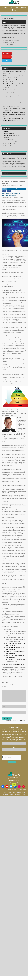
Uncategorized (6, 145)
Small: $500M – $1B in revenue (13, 647)
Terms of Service (21, 792)
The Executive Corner (8, 143)
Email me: (7, 664)
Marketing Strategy (7, 139)
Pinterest (7, 53)
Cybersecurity (6, 131)
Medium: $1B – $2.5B (10, 651)
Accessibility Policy (8, 794)
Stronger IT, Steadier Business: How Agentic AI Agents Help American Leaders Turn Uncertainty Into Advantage (14, 104)
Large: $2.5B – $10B (10, 655)
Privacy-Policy (11, 792)
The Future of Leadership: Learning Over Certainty (14, 108)
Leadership (5, 137)
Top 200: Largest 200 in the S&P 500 (14, 659)
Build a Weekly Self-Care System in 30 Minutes (14, 71)
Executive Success (7, 133)
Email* (14, 747)
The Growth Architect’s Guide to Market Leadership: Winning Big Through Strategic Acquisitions (12, 92)
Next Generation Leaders (9, 141)
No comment (4, 676)
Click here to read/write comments (14, 676)
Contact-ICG (18, 794)
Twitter (7, 60)
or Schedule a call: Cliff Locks (19, 664)
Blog (24, 794)
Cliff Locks (8, 185)
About (4, 792)
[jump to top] (14, 784)
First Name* (14, 740)
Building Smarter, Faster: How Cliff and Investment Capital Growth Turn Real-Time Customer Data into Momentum (14, 98)
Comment (4, 688)
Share (9, 190)
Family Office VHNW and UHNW (10, 135)
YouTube (7, 56)
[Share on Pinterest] (13, 191)
